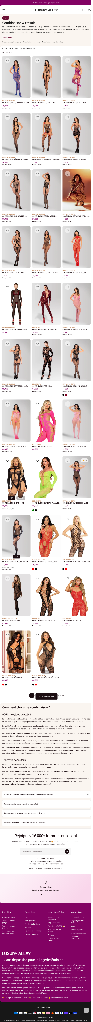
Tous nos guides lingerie (8, 927)
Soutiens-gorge (77, 930)
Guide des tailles (8, 917)
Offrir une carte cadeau (53, 939)
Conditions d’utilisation (42, 1020)
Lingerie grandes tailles (77, 922)
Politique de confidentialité (28, 1020)
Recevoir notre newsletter (53, 918)
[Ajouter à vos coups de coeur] (7, 60)
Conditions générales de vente (79, 1020)
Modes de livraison (32, 924)
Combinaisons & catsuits (11, 42)
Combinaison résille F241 (13, 620)
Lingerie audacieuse (78, 933)
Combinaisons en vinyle (31, 42)
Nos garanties (30, 921)
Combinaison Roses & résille (45, 216)
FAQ (26, 917)
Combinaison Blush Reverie (74, 446)
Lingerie (5, 18)
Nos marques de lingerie (54, 931)
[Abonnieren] (67, 851)
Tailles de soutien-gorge (9, 922)
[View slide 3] (47, 895)
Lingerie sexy (13, 48)
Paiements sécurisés (33, 931)
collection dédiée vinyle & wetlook (67, 743)
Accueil (4, 48)
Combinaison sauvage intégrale (76, 216)
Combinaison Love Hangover (44, 562)
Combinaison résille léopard (45, 273)
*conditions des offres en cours (8, 933)
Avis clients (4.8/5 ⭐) (56, 926)
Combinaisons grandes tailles (52, 42)
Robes (73, 926)
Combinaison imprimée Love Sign (76, 562)
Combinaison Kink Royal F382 (44, 329)
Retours (28, 927)
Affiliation (51, 935)
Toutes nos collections (75, 937)
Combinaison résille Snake (74, 159)
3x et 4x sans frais (32, 934)
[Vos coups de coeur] (83, 10)
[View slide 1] (41, 895)
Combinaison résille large (44, 103)
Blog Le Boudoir (54, 923)
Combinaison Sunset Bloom (14, 446)
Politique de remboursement (12, 1020)
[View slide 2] (44, 895)
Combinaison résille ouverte (15, 159)
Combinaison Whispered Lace (75, 503)
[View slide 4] (49, 895)
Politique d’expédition (54, 1020)
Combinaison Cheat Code (13, 503)
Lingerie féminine (77, 917)
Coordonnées (65, 1020)
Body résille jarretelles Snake (46, 159)
